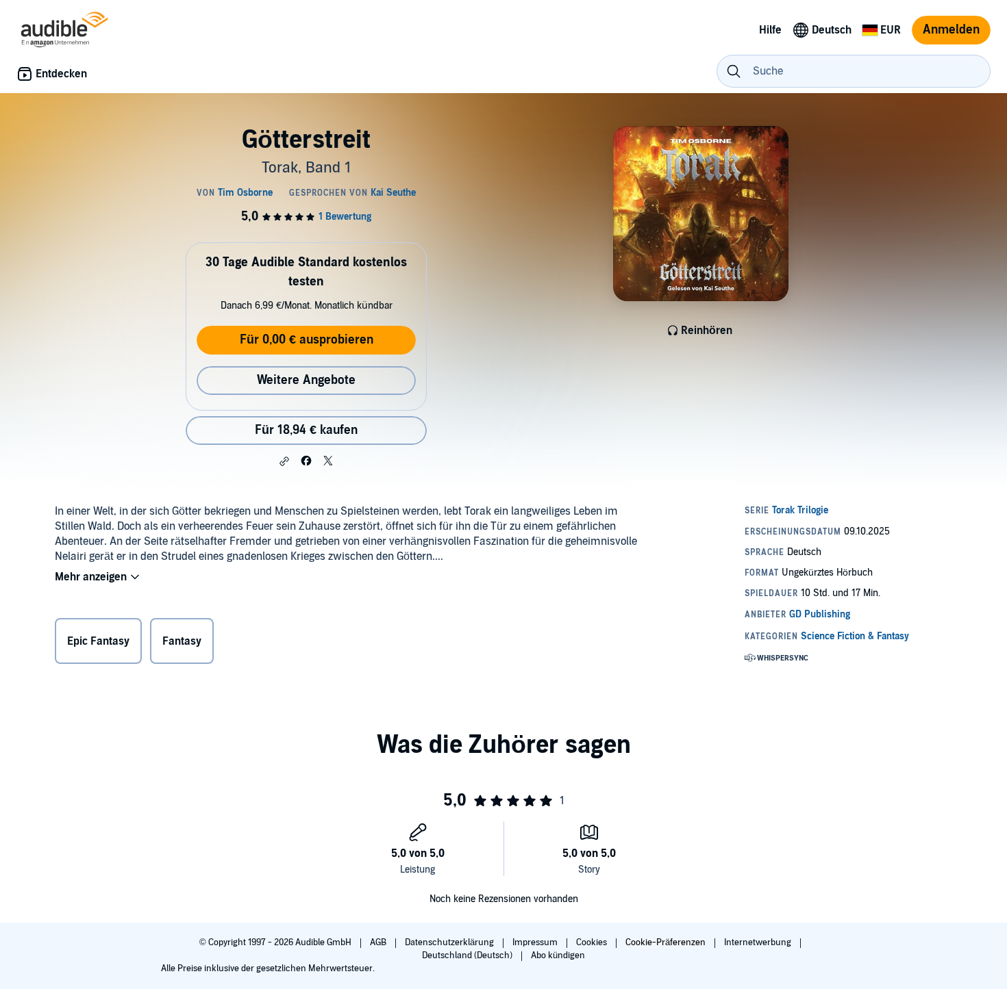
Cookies (592, 942)
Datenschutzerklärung (450, 942)
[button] (284, 461)
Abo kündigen (558, 955)
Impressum (536, 942)
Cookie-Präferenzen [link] (665, 942)
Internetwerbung (758, 942)
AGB (379, 942)
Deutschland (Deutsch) (468, 955)
